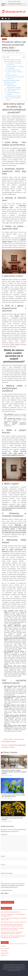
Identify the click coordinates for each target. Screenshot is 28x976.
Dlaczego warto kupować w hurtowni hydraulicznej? (14, 922)
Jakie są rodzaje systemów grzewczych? (10, 912)
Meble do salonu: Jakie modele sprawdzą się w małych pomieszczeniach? (12, 82)
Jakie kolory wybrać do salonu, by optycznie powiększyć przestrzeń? (12, 60)
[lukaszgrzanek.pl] (2, 18)
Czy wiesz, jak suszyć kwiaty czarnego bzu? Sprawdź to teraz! (13, 795)
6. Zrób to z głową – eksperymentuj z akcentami (15, 77)
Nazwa (3, 856)
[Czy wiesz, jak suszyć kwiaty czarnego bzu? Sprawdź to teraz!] (12, 779)
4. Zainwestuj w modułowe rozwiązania (13, 93)
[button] (22, 57)
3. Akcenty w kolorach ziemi (13, 70)
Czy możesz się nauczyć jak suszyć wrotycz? (12, 818)
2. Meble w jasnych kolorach (13, 89)
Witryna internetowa (6, 873)
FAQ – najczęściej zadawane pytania (13, 98)
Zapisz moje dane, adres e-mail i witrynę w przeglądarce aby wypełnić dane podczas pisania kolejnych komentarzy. (12, 885)
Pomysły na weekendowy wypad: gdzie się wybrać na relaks (14, 746)
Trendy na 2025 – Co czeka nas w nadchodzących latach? (13, 740)
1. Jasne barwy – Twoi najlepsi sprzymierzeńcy (13, 63)
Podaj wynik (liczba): (6, 890)
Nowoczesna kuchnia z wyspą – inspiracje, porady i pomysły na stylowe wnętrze (14, 771)
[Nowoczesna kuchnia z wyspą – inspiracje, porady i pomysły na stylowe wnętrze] (14, 756)
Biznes (2, 946)
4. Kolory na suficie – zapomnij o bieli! (14, 72)
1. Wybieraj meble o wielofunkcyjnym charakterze (13, 86)
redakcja (14, 52)
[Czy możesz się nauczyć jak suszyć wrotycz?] (13, 802)
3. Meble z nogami (11, 91)
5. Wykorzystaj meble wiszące (13, 96)
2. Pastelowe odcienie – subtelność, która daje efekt (15, 67)
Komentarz (4, 834)
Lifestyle (4, 39)
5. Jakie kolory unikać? (11, 75)
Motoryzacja (4, 953)
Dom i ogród (4, 948)
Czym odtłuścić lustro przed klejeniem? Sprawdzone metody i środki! (17, 4)
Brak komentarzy (21, 52)
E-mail (3, 865)
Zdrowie (3, 955)
